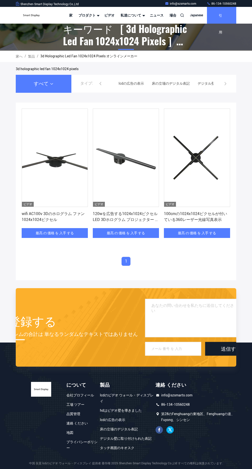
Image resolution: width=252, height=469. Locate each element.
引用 (220, 18)
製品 (31, 56)
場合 (173, 15)
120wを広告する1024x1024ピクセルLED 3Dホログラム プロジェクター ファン (126, 219)
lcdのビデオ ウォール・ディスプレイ (127, 398)
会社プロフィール (80, 395)
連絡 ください (77, 423)
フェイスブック (159, 430)
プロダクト (87, 15)
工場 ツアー (75, 404)
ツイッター (170, 430)
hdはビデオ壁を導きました (121, 410)
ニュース (157, 15)
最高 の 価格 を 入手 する (55, 233)
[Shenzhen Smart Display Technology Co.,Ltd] (31, 15)
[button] (100, 84)
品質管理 (73, 414)
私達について (131, 15)
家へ (19, 56)
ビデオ (109, 15)
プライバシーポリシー (81, 445)
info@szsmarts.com (183, 3)
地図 (69, 433)
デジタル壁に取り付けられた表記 (126, 438)
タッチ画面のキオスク (117, 448)
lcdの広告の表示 (112, 420)
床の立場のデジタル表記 (119, 429)
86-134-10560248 (223, 3)
